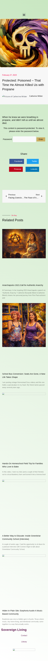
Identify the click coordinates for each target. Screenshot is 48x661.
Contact (24, 635)
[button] (24, 15)
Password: (8, 139)
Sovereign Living (14, 630)
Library (24, 642)
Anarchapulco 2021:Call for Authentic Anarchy (22, 285)
